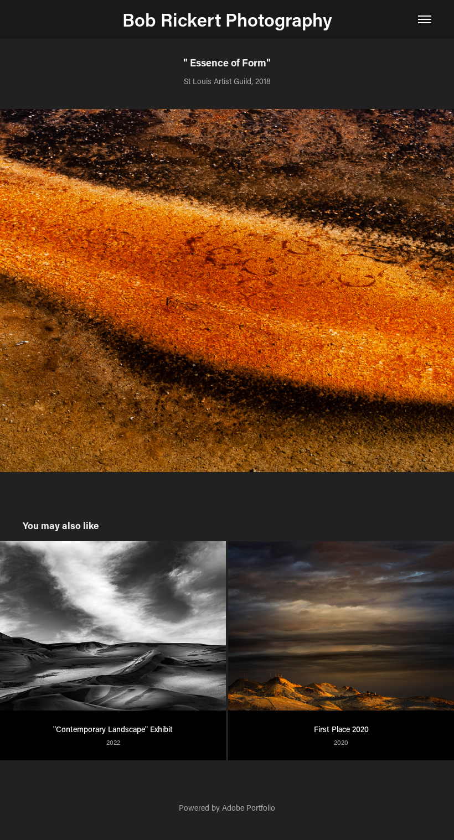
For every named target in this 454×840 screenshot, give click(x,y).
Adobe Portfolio (248, 807)
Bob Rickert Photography (227, 19)
